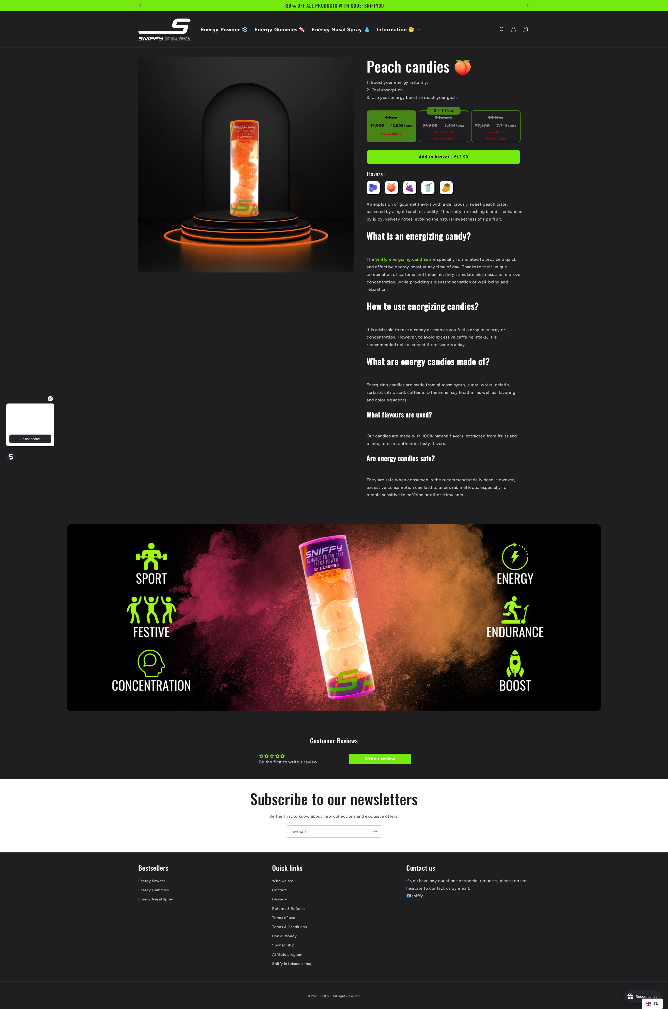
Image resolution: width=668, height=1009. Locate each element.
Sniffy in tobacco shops (293, 963)
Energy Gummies (153, 890)
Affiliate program (287, 954)
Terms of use (283, 918)
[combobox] (652, 1004)
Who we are (282, 881)
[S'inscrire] (375, 832)
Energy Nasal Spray (155, 899)
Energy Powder (151, 881)
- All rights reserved (345, 996)
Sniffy (324, 996)
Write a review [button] (380, 758)
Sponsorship (283, 945)
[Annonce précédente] (140, 5)
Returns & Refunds (289, 908)
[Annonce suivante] (528, 5)
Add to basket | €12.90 (443, 157)
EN (656, 1003)
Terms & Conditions (289, 927)
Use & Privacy (284, 936)
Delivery (279, 899)
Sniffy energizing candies (401, 259)
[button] (397, 29)
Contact (279, 890)
